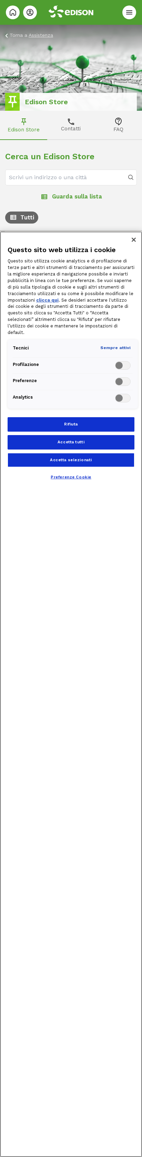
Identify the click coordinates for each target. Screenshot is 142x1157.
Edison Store (24, 130)
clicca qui (47, 300)
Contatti (71, 129)
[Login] (30, 12)
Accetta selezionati (71, 459)
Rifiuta (71, 424)
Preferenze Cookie (71, 477)
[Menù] (129, 12)
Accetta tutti (71, 442)
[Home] (13, 12)
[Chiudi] (133, 239)
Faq (118, 129)
